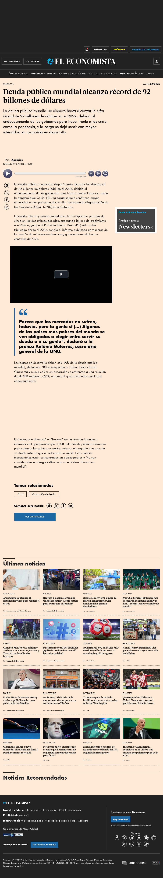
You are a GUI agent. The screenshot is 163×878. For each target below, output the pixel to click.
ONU (20, 494)
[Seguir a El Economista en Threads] (139, 844)
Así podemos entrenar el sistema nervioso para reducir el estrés (21, 601)
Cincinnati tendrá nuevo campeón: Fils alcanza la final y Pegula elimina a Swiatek (21, 749)
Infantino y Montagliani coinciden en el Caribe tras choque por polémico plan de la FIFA (141, 751)
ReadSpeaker (80, 176)
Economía (8, 84)
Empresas (87, 593)
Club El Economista (70, 810)
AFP (127, 661)
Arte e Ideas (9, 593)
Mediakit (23, 815)
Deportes (127, 593)
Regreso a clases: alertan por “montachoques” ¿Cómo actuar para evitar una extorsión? (60, 601)
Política (47, 593)
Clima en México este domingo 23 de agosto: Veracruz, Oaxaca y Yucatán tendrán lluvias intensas (21, 652)
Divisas (150, 73)
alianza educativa (106, 73)
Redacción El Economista (55, 611)
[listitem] (7, 173)
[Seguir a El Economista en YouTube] (139, 838)
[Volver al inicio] (52, 803)
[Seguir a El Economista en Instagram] (153, 838)
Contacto (83, 820)
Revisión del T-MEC (82, 73)
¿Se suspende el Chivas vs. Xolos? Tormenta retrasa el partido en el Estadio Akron (138, 700)
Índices (139, 73)
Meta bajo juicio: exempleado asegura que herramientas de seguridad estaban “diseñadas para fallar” (60, 751)
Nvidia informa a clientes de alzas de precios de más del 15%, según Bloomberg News (101, 749)
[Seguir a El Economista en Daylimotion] (124, 844)
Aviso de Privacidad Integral (60, 820)
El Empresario (49, 693)
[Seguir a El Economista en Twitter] (124, 838)
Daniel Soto (90, 611)
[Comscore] (134, 863)
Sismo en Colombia (58, 73)
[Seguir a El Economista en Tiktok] (146, 844)
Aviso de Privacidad (32, 820)
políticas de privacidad (142, 825)
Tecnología (49, 742)
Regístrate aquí (120, 819)
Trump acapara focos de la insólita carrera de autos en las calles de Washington (100, 700)
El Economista (32, 810)
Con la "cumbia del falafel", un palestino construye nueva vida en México (141, 650)
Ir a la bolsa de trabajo (44, 844)
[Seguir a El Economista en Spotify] (146, 838)
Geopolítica (89, 693)
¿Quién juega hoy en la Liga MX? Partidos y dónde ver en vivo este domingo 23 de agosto (101, 650)
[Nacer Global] (13, 835)
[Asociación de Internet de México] (156, 863)
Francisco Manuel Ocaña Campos (19, 611)
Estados (7, 643)
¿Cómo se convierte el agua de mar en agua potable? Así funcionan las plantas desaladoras (100, 602)
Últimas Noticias (18, 73)
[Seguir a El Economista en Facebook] (117, 838)
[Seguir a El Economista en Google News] (131, 844)
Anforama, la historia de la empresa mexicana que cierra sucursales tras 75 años (60, 700)
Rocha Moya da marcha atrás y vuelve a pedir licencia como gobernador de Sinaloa (20, 700)
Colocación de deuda (43, 494)
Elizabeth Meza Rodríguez (55, 710)
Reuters (88, 760)
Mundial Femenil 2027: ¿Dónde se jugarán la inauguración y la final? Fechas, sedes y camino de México (141, 602)
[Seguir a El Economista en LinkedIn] (131, 838)
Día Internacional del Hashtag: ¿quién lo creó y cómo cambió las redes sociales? (60, 650)
